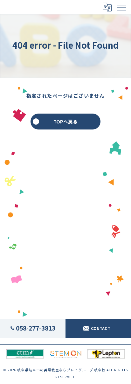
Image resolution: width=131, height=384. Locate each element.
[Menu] (121, 7)
